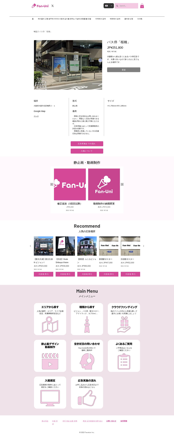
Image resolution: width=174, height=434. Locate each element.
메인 (36, 32)
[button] (142, 5)
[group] (87, 189)
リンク (36, 116)
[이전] (51, 184)
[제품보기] (43, 246)
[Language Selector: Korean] (109, 5)
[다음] (122, 184)
